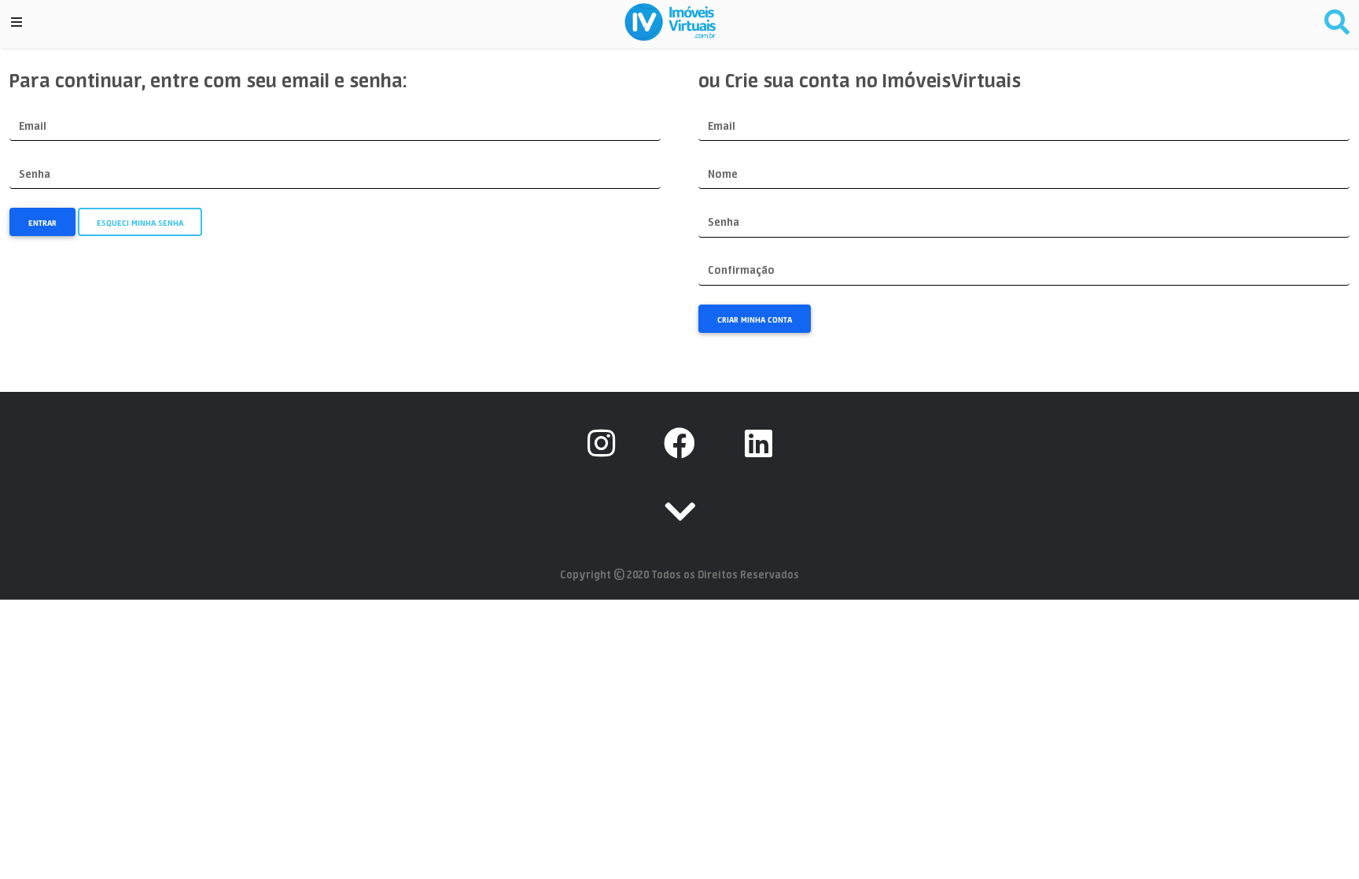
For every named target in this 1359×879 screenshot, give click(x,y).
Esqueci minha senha (140, 222)
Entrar (42, 222)
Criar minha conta (754, 319)
